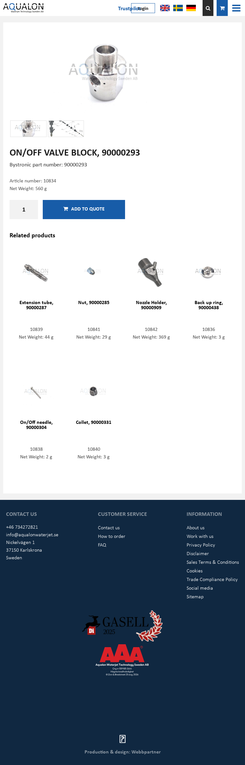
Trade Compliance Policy (212, 579)
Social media (200, 587)
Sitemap (195, 596)
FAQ (102, 544)
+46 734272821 (22, 526)
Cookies (195, 570)
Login (143, 8)
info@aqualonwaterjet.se (32, 534)
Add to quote (88, 208)
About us (195, 527)
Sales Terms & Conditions (213, 561)
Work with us (200, 535)
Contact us (109, 527)
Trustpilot (129, 8)
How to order (111, 535)
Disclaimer (198, 553)
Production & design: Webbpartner (123, 751)
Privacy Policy (201, 544)
